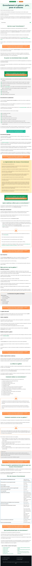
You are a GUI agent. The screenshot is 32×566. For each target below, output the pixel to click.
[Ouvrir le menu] (17, 1)
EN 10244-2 (11, 245)
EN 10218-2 (7, 245)
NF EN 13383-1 (6, 234)
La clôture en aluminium (6, 547)
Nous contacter (6, 559)
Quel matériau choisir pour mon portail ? (23, 551)
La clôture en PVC (5, 552)
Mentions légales (20, 559)
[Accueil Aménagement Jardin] (12, 1)
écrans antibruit (7, 86)
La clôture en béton (5, 548)
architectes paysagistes (5, 142)
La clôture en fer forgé (6, 551)
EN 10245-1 (15, 245)
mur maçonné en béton (23, 107)
